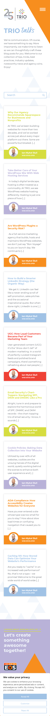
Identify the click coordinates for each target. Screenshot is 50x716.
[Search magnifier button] (43, 95)
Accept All (25, 696)
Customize (25, 703)
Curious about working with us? (21, 629)
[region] (25, 694)
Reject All (25, 710)
